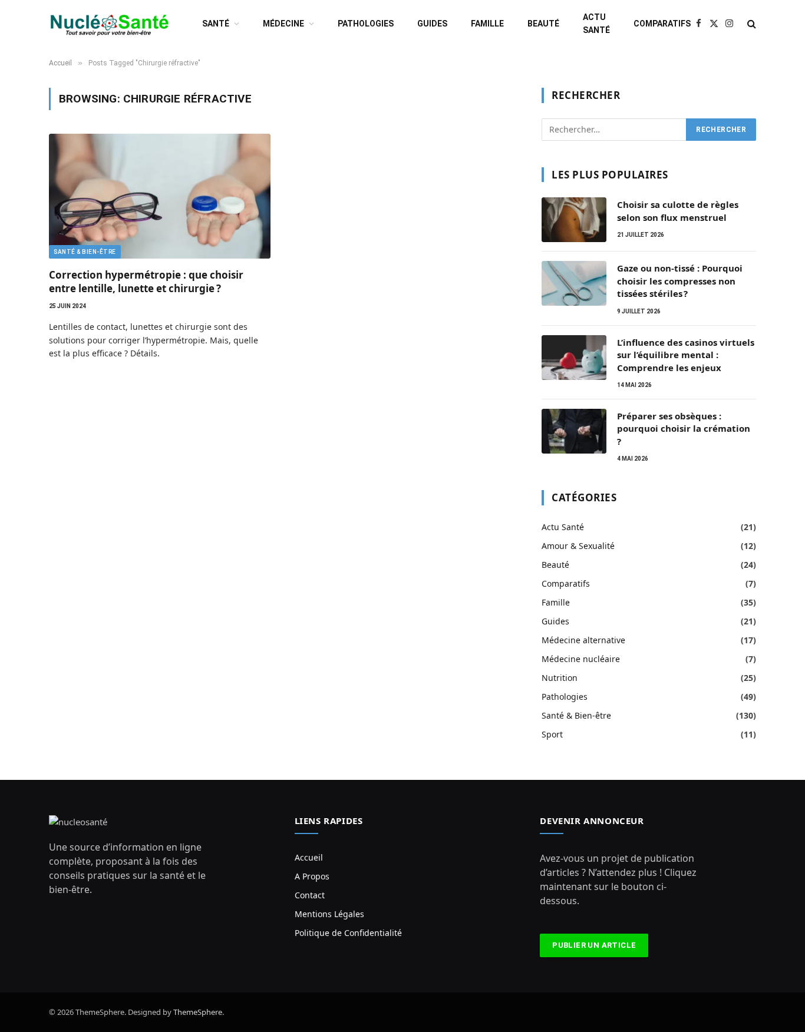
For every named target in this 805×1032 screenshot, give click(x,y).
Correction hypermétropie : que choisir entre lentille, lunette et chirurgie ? (146, 281)
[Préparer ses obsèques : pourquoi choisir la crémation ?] (574, 431)
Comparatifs (662, 23)
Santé (215, 23)
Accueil (309, 857)
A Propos (312, 876)
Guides (432, 23)
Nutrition (560, 677)
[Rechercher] (750, 24)
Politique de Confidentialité (348, 932)
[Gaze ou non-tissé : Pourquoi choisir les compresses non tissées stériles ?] (574, 283)
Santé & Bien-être (85, 252)
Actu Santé (596, 23)
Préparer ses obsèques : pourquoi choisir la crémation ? (683, 428)
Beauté (543, 23)
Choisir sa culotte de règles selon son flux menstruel (677, 211)
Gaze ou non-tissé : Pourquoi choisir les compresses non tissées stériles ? (680, 280)
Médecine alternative (583, 640)
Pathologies (366, 23)
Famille (487, 23)
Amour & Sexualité (578, 545)
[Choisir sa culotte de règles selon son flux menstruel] (574, 219)
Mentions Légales (329, 913)
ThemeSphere (197, 1012)
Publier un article (594, 945)
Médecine (283, 23)
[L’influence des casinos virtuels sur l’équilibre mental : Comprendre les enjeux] (574, 357)
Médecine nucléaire (581, 658)
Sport (552, 734)
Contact (310, 895)
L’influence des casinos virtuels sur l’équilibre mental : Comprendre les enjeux (685, 354)
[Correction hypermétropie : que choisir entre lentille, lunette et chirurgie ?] (159, 196)
